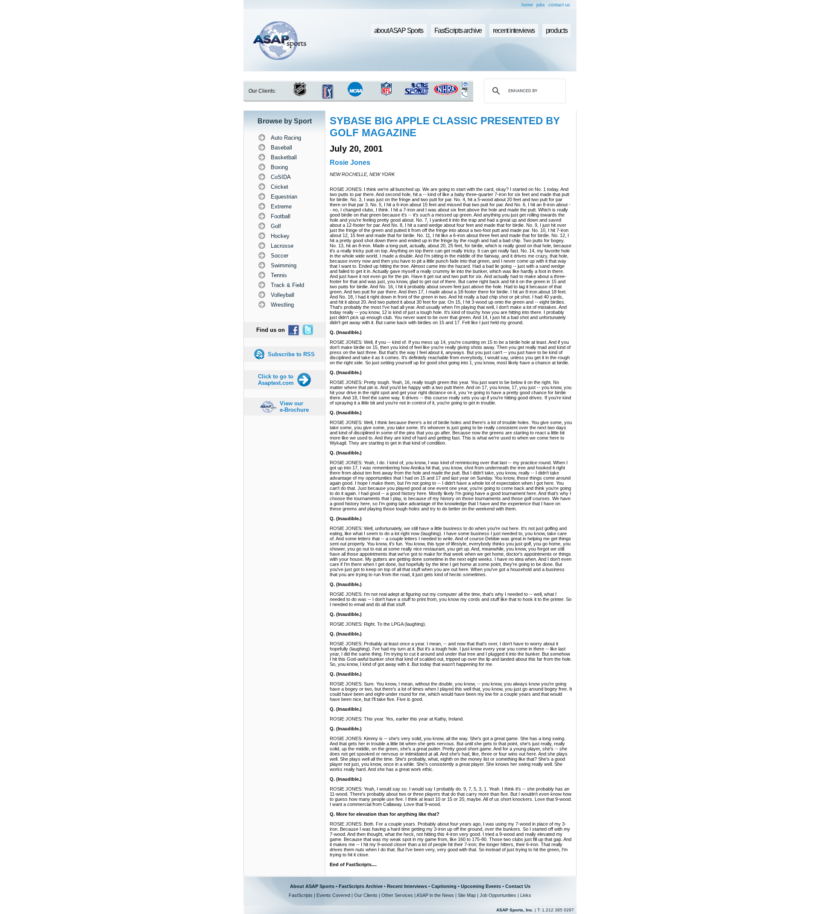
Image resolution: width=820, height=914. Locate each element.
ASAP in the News (435, 895)
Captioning (444, 886)
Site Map (467, 895)
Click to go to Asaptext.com (276, 379)
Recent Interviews (407, 886)
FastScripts (301, 895)
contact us (559, 4)
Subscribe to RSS (291, 354)
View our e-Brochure (294, 406)
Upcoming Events (481, 886)
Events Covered (333, 895)
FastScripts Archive (361, 886)
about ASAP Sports (398, 30)
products (557, 30)
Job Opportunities (498, 895)
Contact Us (517, 886)
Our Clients (366, 895)
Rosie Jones (350, 162)
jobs (540, 4)
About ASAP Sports (312, 886)
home (527, 4)
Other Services (397, 895)
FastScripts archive (458, 30)
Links (525, 895)
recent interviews (514, 30)
